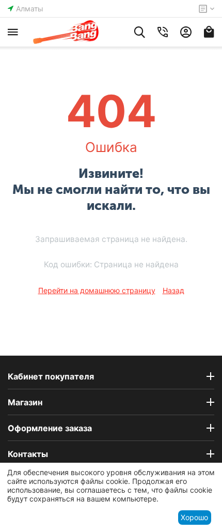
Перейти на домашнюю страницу (96, 290)
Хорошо (194, 517)
